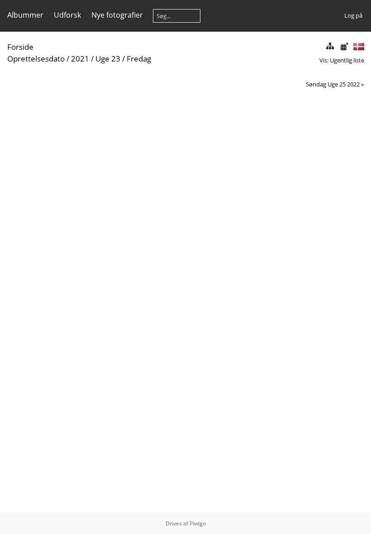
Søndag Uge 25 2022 (333, 84)
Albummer (25, 15)
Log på (353, 15)
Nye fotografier (117, 15)
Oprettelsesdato (36, 58)
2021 (80, 58)
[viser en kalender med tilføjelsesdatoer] (344, 46)
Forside (20, 47)
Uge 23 (107, 58)
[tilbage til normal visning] (329, 46)
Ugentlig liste (347, 60)
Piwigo (198, 523)
